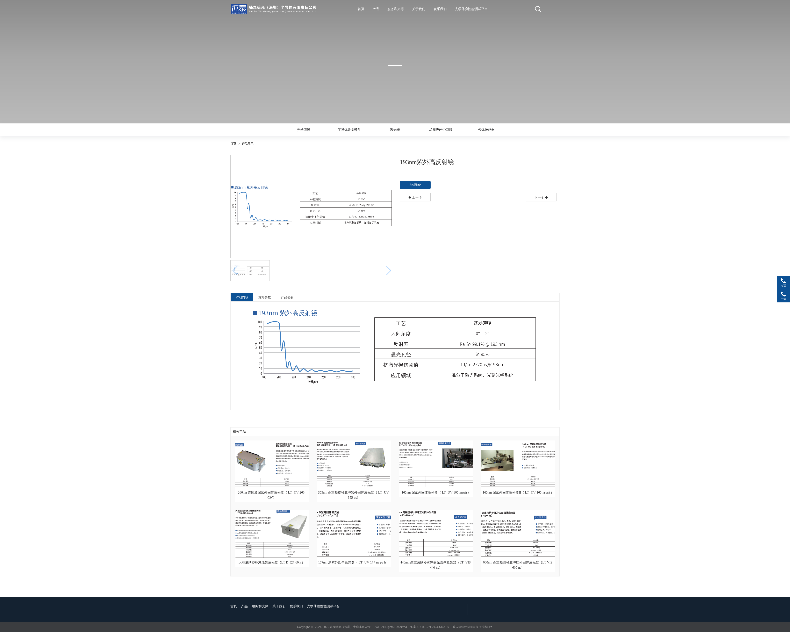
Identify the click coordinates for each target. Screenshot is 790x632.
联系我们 (440, 9)
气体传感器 (486, 129)
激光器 (395, 129)
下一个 (539, 197)
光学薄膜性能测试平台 (471, 9)
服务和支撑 (395, 9)
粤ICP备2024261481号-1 (437, 627)
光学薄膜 (303, 129)
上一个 (416, 197)
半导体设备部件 (349, 129)
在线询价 (415, 184)
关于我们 (418, 9)
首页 (361, 9)
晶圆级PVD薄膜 (440, 129)
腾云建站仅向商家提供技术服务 (473, 627)
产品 (376, 9)
